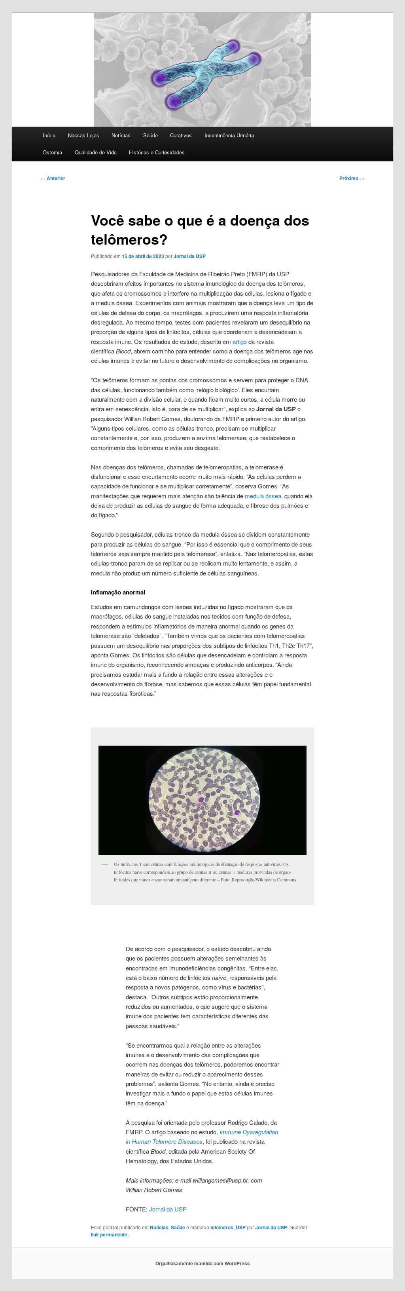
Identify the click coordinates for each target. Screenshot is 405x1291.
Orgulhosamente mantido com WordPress (202, 1263)
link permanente (109, 1234)
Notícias (121, 135)
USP (241, 1227)
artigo (240, 341)
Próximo (351, 178)
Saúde (150, 135)
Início (49, 135)
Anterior (53, 178)
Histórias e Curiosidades (157, 152)
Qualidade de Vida (96, 152)
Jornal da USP (190, 256)
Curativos (181, 135)
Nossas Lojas (83, 135)
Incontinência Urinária (229, 135)
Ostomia (52, 152)
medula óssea (263, 496)
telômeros (221, 1227)
